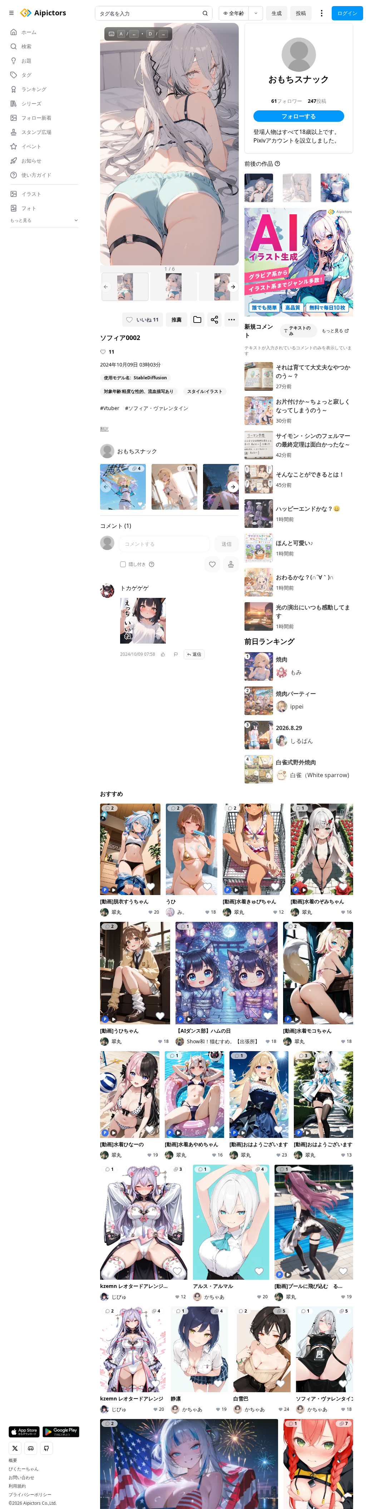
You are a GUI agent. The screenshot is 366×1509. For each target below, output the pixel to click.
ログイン (347, 13)
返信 (197, 654)
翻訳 (104, 429)
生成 (277, 13)
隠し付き (137, 564)
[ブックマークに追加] (197, 320)
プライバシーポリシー (30, 1495)
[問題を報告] (176, 654)
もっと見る (332, 331)
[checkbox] (123, 564)
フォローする (299, 116)
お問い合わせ (21, 1477)
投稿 (301, 13)
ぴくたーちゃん (24, 1469)
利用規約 (17, 1486)
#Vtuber (109, 408)
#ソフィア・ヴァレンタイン (156, 408)
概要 (13, 1460)
